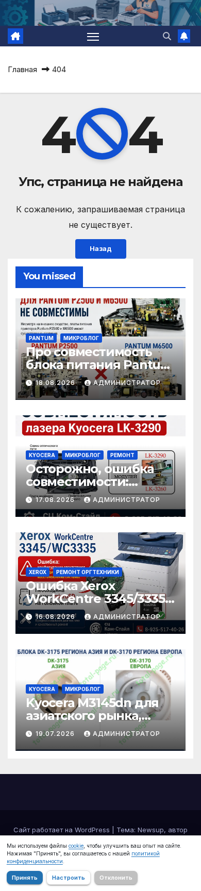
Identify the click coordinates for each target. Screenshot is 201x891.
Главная (22, 69)
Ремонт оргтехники (87, 572)
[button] (167, 36)
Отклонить (115, 877)
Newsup (151, 830)
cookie (76, 846)
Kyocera (42, 455)
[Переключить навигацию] (93, 36)
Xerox (37, 572)
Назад (101, 249)
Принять (25, 877)
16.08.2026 (56, 616)
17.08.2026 (56, 499)
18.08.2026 (56, 382)
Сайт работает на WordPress (62, 830)
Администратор (127, 382)
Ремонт (122, 455)
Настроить (68, 877)
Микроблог (81, 338)
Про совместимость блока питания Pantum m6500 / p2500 (99, 364)
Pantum (41, 338)
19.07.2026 (56, 733)
